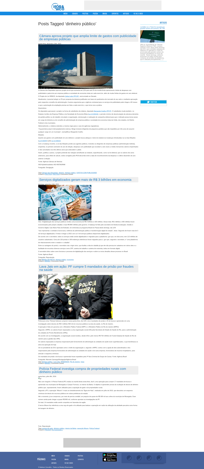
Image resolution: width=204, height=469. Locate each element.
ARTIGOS (126, 13)
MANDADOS (65, 362)
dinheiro (61, 173)
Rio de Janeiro (75, 362)
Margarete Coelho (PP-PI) (102, 111)
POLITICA (48, 174)
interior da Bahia (70, 428)
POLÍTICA (85, 13)
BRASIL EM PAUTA (48, 259)
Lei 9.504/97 (43, 141)
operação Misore (83, 428)
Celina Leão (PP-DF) (72, 96)
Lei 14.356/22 (56, 141)
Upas (82, 362)
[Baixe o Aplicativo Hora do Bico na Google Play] (110, 455)
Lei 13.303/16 (93, 114)
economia (70, 259)
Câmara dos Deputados (50, 173)
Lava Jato (56, 362)
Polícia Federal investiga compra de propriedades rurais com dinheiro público (82, 370)
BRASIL (105, 13)
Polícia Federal (94, 428)
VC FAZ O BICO (138, 13)
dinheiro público (70, 173)
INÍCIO (65, 13)
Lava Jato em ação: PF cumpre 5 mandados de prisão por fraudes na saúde (86, 268)
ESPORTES (115, 13)
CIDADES (75, 13)
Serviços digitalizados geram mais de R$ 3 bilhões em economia (85, 179)
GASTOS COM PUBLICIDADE (86, 173)
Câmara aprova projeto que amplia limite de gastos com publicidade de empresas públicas (87, 37)
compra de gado (47, 428)
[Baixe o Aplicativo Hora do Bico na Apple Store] (110, 459)
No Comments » (57, 430)
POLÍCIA (95, 13)
